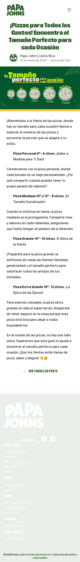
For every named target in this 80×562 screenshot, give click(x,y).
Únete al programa (14, 538)
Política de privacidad (16, 507)
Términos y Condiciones (17, 502)
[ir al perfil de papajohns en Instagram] (43, 439)
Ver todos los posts (40, 371)
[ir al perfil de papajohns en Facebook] (52, 439)
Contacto (10, 489)
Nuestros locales (13, 525)
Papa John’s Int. (13, 466)
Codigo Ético (11, 512)
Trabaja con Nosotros (16, 462)
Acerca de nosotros (15, 452)
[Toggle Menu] (69, 10)
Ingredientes (11, 457)
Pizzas (8, 471)
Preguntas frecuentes (16, 484)
